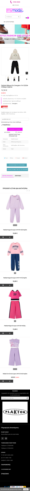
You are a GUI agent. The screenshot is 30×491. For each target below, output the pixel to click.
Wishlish (19, 132)
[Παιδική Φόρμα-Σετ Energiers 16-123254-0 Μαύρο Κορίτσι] (8, 78)
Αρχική (4, 37)
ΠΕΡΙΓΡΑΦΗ (18, 175)
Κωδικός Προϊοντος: (8, 98)
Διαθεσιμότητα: (7, 101)
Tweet (6, 158)
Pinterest (25, 158)
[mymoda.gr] (15, 10)
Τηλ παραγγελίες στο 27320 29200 (16, 165)
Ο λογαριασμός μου (6, 469)
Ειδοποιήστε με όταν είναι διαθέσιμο (11, 122)
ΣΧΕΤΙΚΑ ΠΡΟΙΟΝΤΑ (7, 175)
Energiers (14, 103)
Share (12, 158)
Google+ (18, 158)
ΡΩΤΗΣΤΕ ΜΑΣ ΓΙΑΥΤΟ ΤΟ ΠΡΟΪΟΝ (17, 169)
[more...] (4, 107)
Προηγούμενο (2, 79)
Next (26, 79)
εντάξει (26, 489)
